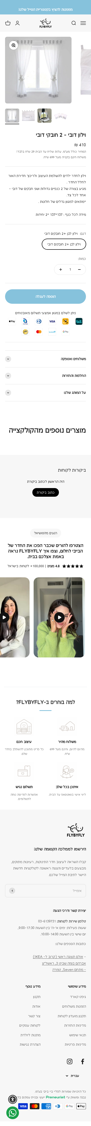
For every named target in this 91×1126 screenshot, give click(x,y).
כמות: (82, 259)
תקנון (36, 997)
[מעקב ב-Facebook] (82, 1061)
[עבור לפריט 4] (61, 116)
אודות (36, 1006)
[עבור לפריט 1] (12, 116)
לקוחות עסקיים (29, 1025)
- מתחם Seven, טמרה (69, 970)
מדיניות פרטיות (75, 1044)
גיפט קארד (78, 997)
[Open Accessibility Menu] (12, 1099)
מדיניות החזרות (75, 1025)
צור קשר (34, 1016)
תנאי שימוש (77, 1035)
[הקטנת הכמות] (79, 269)
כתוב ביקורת (46, 492)
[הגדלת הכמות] (60, 269)
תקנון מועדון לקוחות (72, 1016)
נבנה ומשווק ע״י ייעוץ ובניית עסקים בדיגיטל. (48, 1097)
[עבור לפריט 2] (28, 116)
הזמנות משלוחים (74, 1006)
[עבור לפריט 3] (44, 116)
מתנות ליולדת (30, 1035)
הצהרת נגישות (30, 1044)
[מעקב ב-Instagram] (69, 1061)
